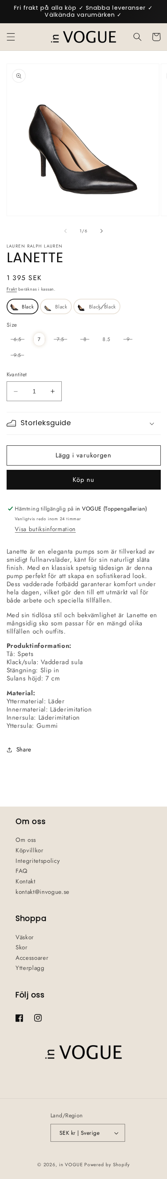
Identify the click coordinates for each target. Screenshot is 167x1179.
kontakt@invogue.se (43, 892)
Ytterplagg (30, 968)
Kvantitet (17, 374)
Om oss (26, 840)
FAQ (22, 871)
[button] (10, 37)
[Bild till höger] (101, 230)
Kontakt (26, 881)
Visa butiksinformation (45, 529)
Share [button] (23, 749)
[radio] (22, 306)
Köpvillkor (29, 850)
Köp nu (84, 479)
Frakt (12, 289)
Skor (22, 947)
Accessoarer (32, 958)
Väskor (25, 937)
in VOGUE (71, 1164)
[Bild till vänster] (65, 230)
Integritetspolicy (38, 861)
